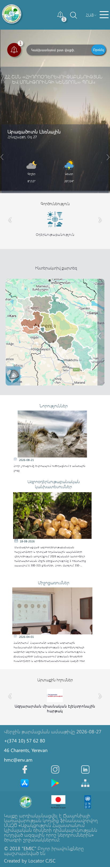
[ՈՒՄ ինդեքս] (102, 312)
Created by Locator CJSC (30, 860)
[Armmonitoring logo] (12, 15)
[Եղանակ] (102, 299)
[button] (60, 15)
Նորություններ (54, 405)
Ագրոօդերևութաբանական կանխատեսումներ (54, 484)
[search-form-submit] (68, 19)
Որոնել (98, 49)
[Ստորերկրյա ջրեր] (102, 346)
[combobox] (89, 15)
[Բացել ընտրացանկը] (104, 14)
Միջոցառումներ (53, 582)
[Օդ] (102, 333)
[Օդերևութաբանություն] (102, 358)
